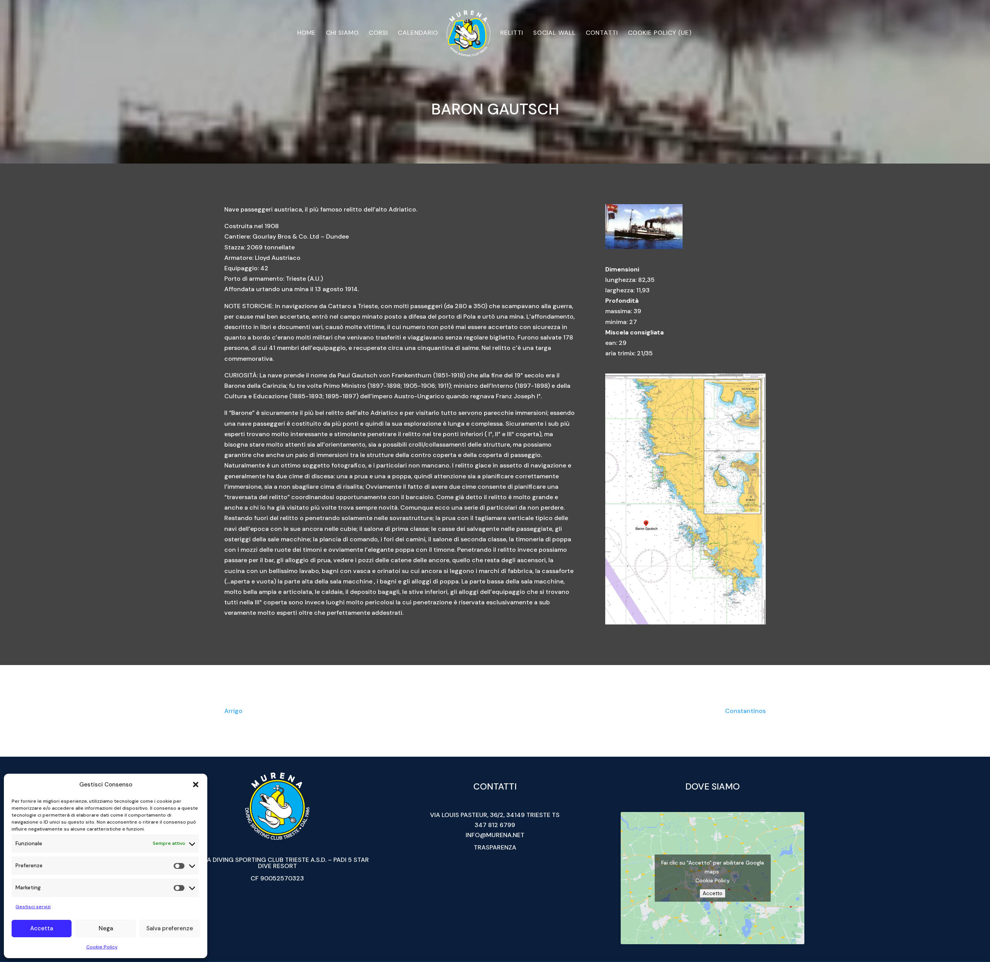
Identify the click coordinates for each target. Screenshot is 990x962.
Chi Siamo (342, 33)
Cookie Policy (102, 947)
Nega (106, 928)
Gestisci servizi (33, 907)
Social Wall (554, 33)
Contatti (602, 33)
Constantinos (745, 711)
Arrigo (233, 711)
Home (306, 33)
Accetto (712, 893)
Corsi (378, 33)
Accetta (41, 928)
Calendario (418, 33)
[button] (196, 784)
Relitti (511, 33)
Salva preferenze (169, 928)
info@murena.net (495, 835)
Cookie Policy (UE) (660, 33)
